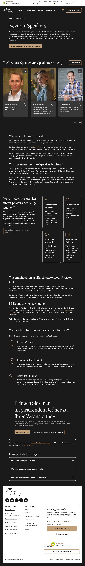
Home (10, 18)
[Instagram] (7, 500)
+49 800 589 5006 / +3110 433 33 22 (51, 1)
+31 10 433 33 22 (27, 445)
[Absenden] (79, 2)
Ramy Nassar (65, 104)
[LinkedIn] (21, 500)
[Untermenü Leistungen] (55, 10)
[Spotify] (26, 500)
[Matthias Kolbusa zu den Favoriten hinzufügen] (25, 71)
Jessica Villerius (38, 104)
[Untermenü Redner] (24, 10)
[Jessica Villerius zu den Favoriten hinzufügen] (52, 71)
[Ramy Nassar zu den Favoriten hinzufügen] (80, 71)
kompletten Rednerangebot (40, 443)
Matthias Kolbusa (11, 104)
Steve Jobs (37, 147)
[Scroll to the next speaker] (80, 122)
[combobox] (71, 2)
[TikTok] (17, 500)
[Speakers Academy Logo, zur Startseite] (8, 10)
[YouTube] (12, 500)
